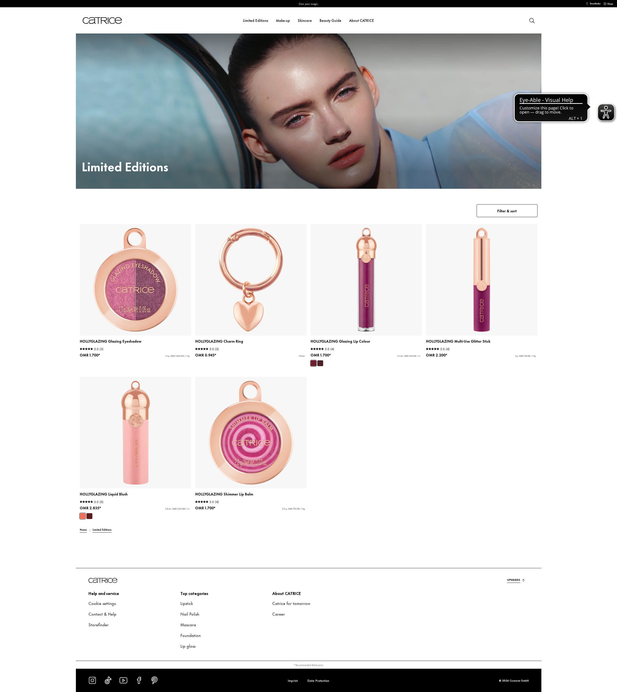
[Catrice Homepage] (108, 20)
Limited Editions (255, 20)
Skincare (305, 20)
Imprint (293, 680)
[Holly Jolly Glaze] (313, 363)
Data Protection (318, 680)
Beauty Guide (330, 20)
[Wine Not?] (89, 516)
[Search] (531, 20)
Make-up (283, 20)
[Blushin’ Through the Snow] (83, 516)
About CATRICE (361, 20)
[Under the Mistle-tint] (320, 363)
